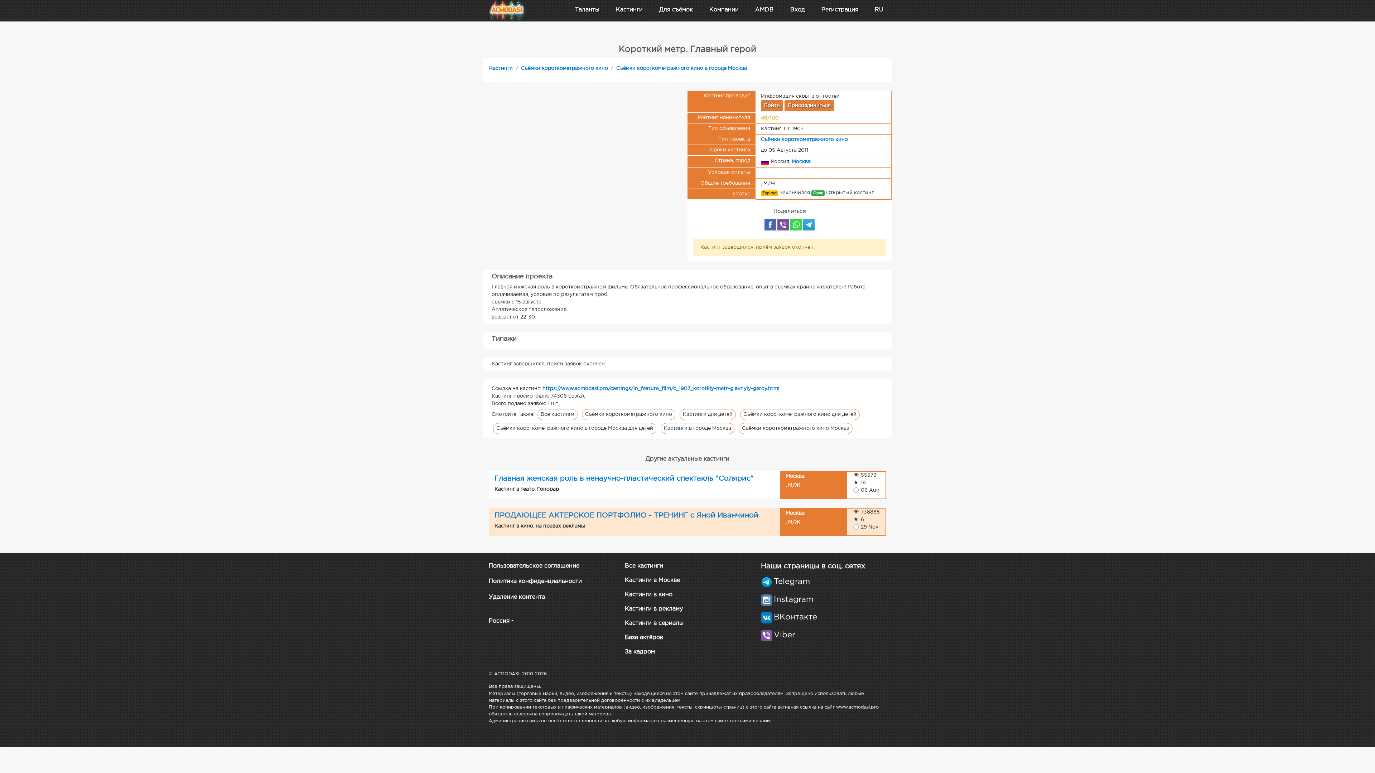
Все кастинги (557, 414)
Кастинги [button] (629, 10)
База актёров (644, 637)
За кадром (640, 652)
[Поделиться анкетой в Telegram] (809, 224)
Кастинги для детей (708, 414)
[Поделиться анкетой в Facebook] (770, 224)
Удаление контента (517, 597)
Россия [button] (499, 621)
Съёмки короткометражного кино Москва (795, 428)
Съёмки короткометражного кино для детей (800, 414)
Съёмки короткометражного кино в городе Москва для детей (574, 428)
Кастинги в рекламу (654, 609)
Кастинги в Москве (652, 580)
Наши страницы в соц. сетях (813, 566)
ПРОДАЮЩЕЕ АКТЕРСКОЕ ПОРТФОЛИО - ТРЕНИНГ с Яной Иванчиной (626, 515)
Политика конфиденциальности (535, 581)
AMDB (764, 10)
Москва (801, 161)
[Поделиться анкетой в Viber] (783, 224)
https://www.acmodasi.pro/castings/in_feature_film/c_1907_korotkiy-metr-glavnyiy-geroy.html (661, 388)
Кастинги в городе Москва (697, 428)
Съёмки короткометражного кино (564, 68)
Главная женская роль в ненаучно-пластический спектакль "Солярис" (624, 478)
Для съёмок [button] (676, 10)
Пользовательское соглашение (534, 566)
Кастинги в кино (648, 594)
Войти (772, 105)
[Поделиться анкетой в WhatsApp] (796, 224)
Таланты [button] (587, 10)
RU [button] (879, 10)
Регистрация (839, 10)
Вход (797, 10)
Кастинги (501, 68)
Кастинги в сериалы (654, 623)
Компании (724, 10)
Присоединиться (809, 105)
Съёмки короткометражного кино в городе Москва (681, 68)
